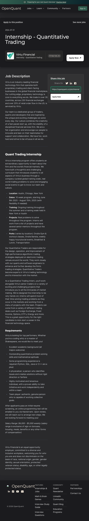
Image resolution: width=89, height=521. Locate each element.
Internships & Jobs (41, 490)
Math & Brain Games (41, 497)
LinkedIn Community (58, 497)
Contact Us (75, 493)
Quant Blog (58, 504)
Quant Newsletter (58, 490)
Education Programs (57, 510)
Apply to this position (13, 22)
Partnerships (76, 488)
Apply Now (74, 58)
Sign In (83, 8)
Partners (66, 8)
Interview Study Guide (42, 505)
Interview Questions (39, 513)
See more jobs (79, 22)
